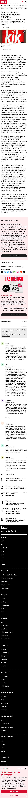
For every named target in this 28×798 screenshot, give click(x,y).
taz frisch (3, 679)
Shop (2, 747)
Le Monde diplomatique (7, 727)
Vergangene (4, 706)
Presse (2, 612)
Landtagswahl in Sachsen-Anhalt (9, 575)
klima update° (4, 656)
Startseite (3, 8)
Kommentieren (10, 266)
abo (2, 622)
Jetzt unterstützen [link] (14, 256)
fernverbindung (5, 652)
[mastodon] (9, 531)
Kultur (2, 551)
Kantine (3, 744)
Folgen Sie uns (4, 531)
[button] (26, 2)
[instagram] (15, 531)
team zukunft (4, 676)
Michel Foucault (5, 588)
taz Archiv (3, 730)
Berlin (2, 558)
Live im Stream (4, 703)
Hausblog (3, 602)
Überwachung (14, 8)
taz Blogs (3, 720)
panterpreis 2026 (5, 639)
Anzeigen (3, 751)
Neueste (21, 322)
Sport (2, 554)
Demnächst (4, 696)
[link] (8, 5)
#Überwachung (9, 262)
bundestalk (3, 649)
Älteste (25, 322)
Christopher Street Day (7, 578)
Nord (2, 561)
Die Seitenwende (5, 605)
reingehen (3, 666)
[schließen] (25, 768)
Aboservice (4, 764)
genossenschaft (5, 625)
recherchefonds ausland (7, 632)
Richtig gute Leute (5, 581)
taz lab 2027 (4, 710)
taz (4, 527)
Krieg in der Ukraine (6, 585)
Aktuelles (3, 598)
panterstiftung (4, 635)
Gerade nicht (20, 768)
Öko (2, 544)
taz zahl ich (3, 629)
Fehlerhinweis (18, 266)
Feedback (3, 761)
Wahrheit (3, 564)
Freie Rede (3, 662)
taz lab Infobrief (5, 686)
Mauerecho (4, 659)
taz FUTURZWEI (5, 723)
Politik (8, 8)
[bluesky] (12, 531)
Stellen (2, 608)
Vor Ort (3, 700)
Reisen (2, 741)
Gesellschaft (4, 547)
